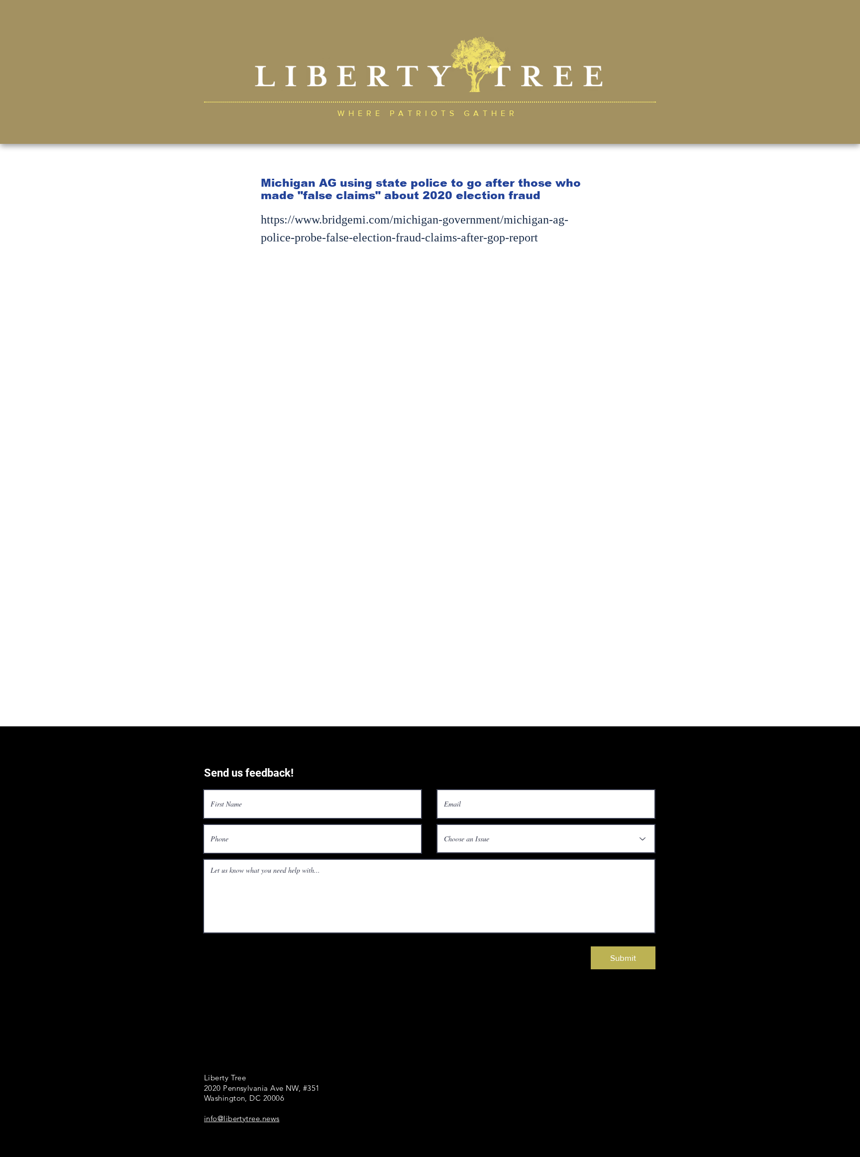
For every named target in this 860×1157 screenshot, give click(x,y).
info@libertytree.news (241, 1118)
